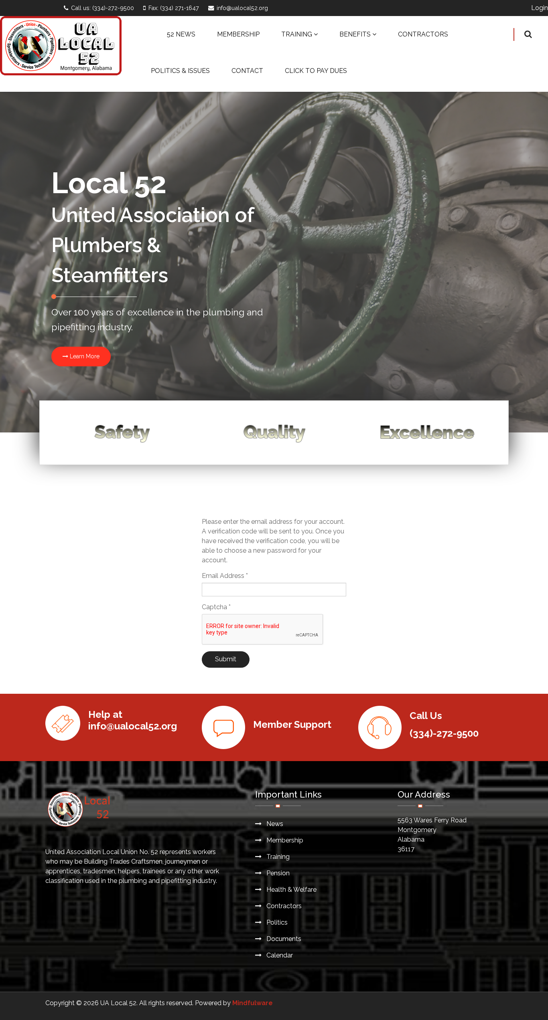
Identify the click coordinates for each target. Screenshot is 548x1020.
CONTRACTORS (423, 34)
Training (277, 856)
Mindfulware (252, 1003)
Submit (225, 659)
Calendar (279, 955)
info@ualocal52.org (242, 7)
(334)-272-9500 (444, 733)
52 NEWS (181, 34)
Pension (277, 873)
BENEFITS (355, 34)
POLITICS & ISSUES (180, 71)
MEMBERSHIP (238, 34)
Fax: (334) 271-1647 (173, 7)
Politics (276, 922)
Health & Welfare (291, 889)
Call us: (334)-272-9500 (102, 7)
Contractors (283, 906)
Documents (283, 939)
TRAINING (296, 34)
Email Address (225, 576)
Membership (284, 840)
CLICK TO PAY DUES (316, 71)
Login (539, 8)
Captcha (216, 607)
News (274, 824)
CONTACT (247, 71)
